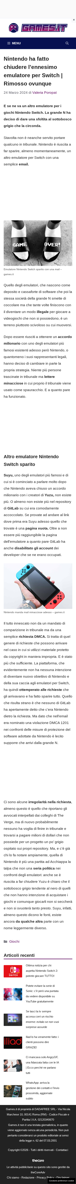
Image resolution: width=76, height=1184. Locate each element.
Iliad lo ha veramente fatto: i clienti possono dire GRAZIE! (42, 1042)
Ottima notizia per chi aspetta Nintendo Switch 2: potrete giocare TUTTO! (42, 970)
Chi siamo (13, 1177)
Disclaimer (62, 1177)
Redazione (27, 1177)
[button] (67, 43)
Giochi (14, 941)
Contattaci (62, 1149)
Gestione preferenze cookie (61, 1181)
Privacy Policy (45, 1177)
